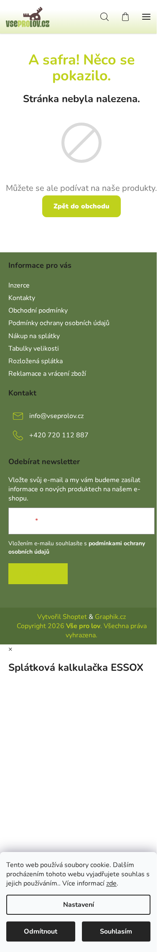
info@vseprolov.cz (56, 416)
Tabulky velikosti (33, 348)
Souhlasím (116, 931)
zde (111, 883)
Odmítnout (40, 931)
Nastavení (78, 904)
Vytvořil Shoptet (62, 616)
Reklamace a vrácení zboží (47, 373)
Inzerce (19, 285)
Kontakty (21, 298)
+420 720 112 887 (59, 435)
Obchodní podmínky (38, 310)
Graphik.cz (110, 616)
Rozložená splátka (35, 361)
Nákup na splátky (34, 336)
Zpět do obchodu (81, 206)
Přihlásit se (38, 573)
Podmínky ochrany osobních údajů (59, 323)
